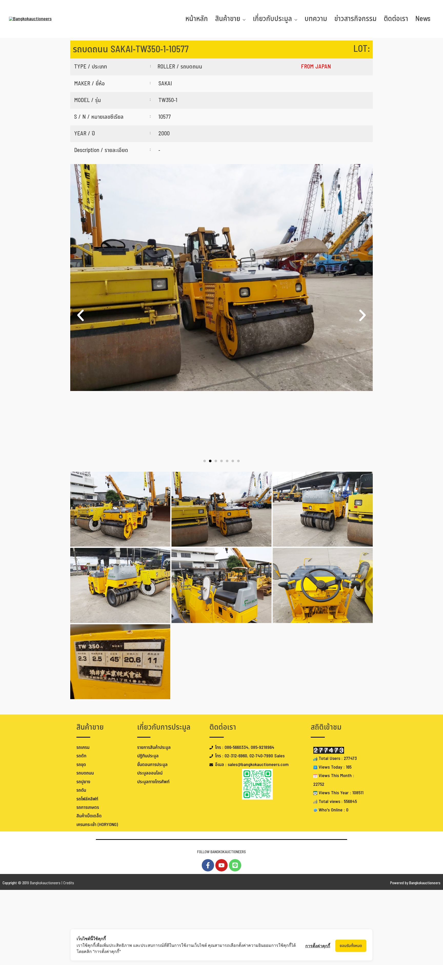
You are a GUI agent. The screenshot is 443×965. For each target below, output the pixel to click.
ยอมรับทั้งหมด (351, 946)
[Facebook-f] (208, 865)
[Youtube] (221, 865)
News (422, 18)
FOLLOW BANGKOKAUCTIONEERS (221, 852)
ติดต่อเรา (396, 18)
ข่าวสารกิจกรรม (355, 18)
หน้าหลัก (196, 18)
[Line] (235, 865)
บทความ (316, 18)
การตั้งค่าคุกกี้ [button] (317, 945)
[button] (80, 315)
